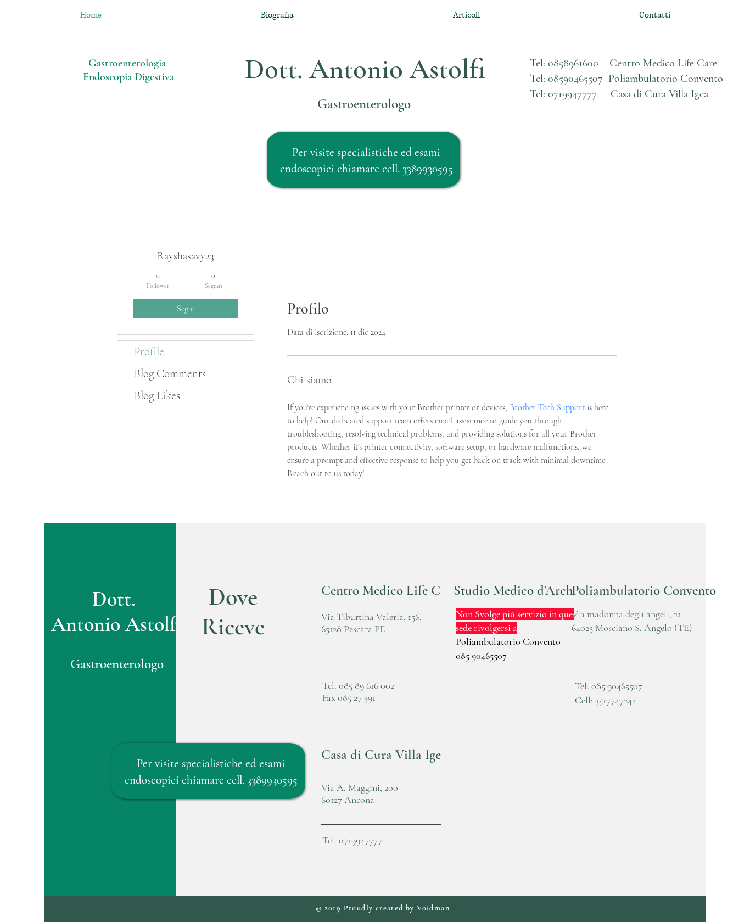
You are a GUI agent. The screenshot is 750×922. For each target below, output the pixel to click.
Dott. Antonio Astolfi (365, 69)
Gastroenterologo (364, 104)
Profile (149, 352)
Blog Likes (157, 396)
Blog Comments (170, 374)
